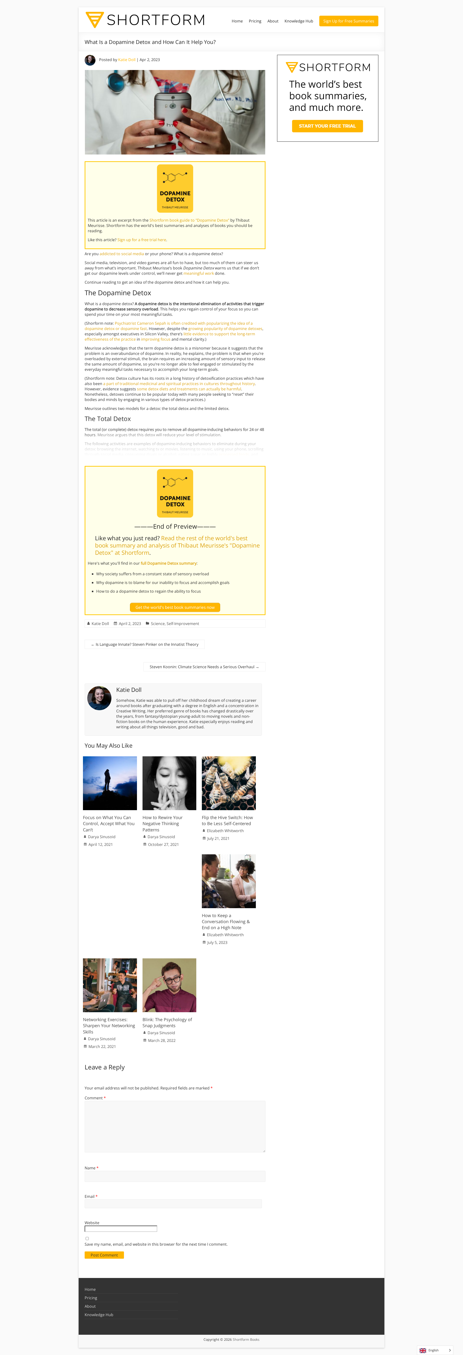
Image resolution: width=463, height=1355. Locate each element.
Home (237, 21)
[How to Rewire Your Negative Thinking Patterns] (170, 758)
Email (91, 1196)
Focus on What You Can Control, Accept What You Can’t (109, 823)
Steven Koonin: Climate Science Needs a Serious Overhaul (204, 666)
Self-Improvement (183, 623)
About (273, 21)
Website (92, 1222)
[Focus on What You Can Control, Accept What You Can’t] (110, 758)
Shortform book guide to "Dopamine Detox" (189, 220)
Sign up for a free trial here (141, 239)
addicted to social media (122, 253)
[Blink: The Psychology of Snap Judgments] (170, 960)
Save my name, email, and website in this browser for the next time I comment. (156, 1244)
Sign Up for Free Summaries (348, 21)
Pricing (255, 21)
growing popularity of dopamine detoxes (225, 328)
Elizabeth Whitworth (225, 830)
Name (92, 1168)
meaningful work (199, 273)
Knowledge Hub (299, 21)
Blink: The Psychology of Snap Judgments (167, 1022)
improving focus (155, 339)
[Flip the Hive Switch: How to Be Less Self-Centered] (229, 758)
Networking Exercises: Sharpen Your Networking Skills (109, 1025)
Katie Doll (127, 59)
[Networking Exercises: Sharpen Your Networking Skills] (110, 960)
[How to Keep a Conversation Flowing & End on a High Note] (229, 856)
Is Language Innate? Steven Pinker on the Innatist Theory (144, 644)
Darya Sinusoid (102, 836)
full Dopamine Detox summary (169, 563)
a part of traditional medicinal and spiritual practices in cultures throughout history (179, 383)
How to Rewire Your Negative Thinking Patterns (163, 823)
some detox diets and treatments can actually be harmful (189, 389)
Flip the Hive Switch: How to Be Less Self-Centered (227, 820)
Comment (95, 1098)
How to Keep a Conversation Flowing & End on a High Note (226, 921)
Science (158, 623)
